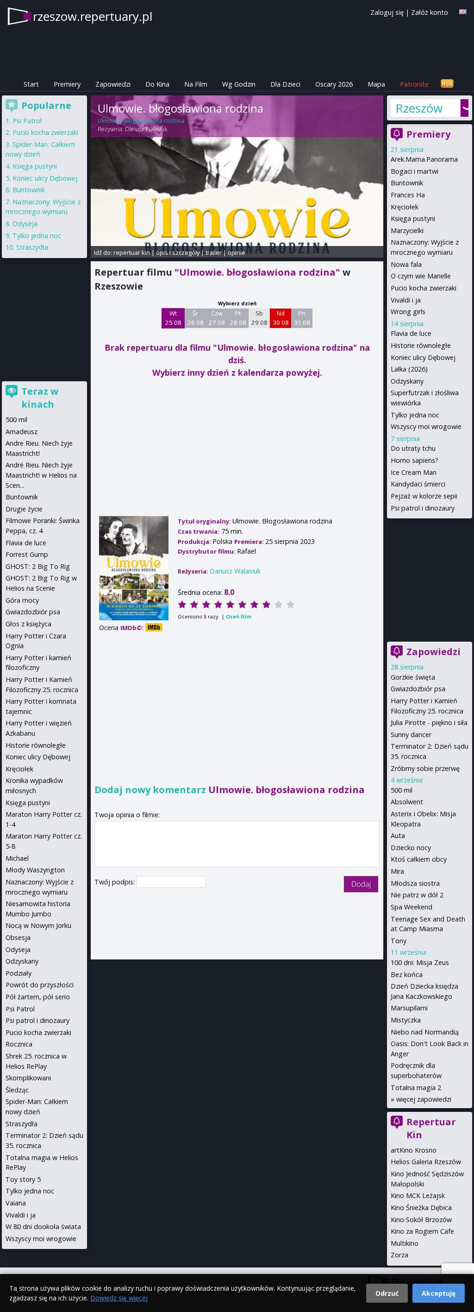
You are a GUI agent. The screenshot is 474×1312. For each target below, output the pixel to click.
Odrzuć (387, 1293)
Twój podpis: (115, 881)
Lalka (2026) (409, 369)
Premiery (67, 84)
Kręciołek (404, 206)
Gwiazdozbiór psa (418, 688)
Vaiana (16, 1202)
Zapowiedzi (113, 84)
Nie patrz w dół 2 (417, 894)
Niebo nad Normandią (425, 1032)
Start (31, 84)
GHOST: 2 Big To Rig (38, 566)
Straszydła (32, 247)
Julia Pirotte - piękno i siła (429, 722)
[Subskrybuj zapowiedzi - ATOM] (447, 84)
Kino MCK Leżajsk (418, 1195)
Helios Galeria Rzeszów (426, 1161)
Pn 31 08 (302, 318)
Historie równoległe (421, 345)
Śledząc (17, 1089)
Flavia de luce (411, 333)
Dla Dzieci (285, 84)
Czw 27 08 (217, 318)
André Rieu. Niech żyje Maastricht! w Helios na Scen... (41, 474)
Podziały (18, 973)
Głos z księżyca (28, 623)
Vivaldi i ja (406, 300)
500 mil (401, 790)
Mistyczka (406, 1020)
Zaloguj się (387, 12)
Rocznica (19, 1044)
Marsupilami (409, 1007)
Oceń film (238, 616)
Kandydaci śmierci (418, 483)
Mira (397, 871)
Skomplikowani (28, 1077)
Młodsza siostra (415, 883)
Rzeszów (419, 108)
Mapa (376, 84)
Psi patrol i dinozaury (423, 508)
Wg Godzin (239, 84)
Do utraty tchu (413, 448)
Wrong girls (408, 311)
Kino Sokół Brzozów (421, 1219)
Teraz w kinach (39, 397)
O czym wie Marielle (421, 275)
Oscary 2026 (334, 84)
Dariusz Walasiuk (146, 129)
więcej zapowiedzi (423, 1099)
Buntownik (407, 182)
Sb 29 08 (259, 318)
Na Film (195, 84)
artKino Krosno (414, 1150)
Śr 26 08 (195, 318)
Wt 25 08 (173, 318)
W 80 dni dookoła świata (43, 1226)
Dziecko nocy (411, 847)
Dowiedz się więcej (119, 1297)
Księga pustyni (413, 218)
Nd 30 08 (281, 318)
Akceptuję (438, 1293)
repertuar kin (131, 252)
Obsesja (18, 937)
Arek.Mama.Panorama (424, 159)
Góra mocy (22, 600)
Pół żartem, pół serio (38, 996)
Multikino (404, 1243)
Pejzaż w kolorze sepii (424, 496)
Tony (398, 940)
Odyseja (24, 223)
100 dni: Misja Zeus (420, 962)
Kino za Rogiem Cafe (422, 1231)
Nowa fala (406, 264)
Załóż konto (429, 12)
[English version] (463, 11)
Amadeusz (21, 431)
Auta (398, 835)
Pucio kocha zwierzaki (423, 288)
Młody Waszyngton (35, 869)
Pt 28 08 (238, 318)
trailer (214, 252)
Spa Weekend (411, 906)
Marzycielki (407, 230)
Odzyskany (407, 381)
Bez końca (407, 974)
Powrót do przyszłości (40, 984)
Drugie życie (24, 509)
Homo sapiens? (414, 460)
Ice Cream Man (414, 472)
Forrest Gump (27, 554)
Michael (17, 858)
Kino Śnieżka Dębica (421, 1207)
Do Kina (157, 84)
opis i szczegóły (178, 252)
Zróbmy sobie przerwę (425, 768)
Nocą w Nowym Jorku (38, 925)
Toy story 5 (23, 1179)
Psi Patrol (27, 120)
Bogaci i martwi (414, 171)
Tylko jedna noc (415, 414)
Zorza (399, 1254)
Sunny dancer (411, 734)
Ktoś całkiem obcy (419, 859)
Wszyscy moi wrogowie (426, 426)
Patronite (414, 84)
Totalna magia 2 (416, 1087)
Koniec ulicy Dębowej (423, 357)
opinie (236, 252)
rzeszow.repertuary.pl (92, 16)
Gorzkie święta (413, 677)
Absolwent (407, 801)
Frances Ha (408, 194)
